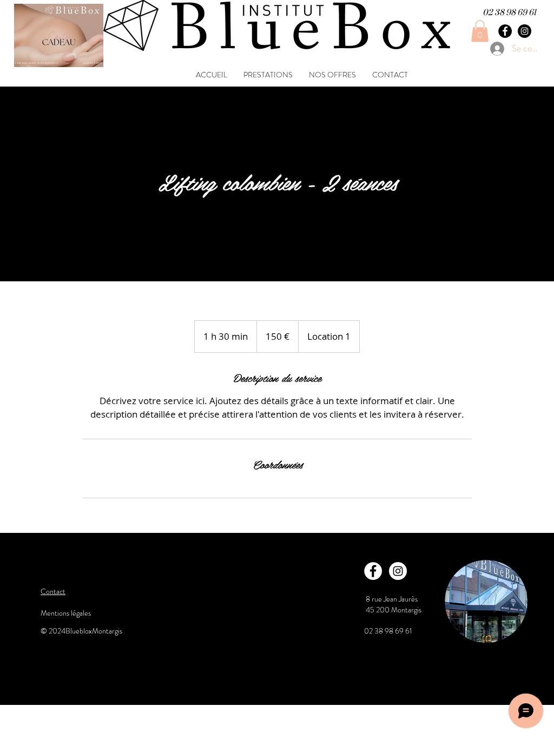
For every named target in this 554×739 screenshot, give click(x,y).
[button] (480, 31)
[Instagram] (524, 31)
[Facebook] (505, 31)
